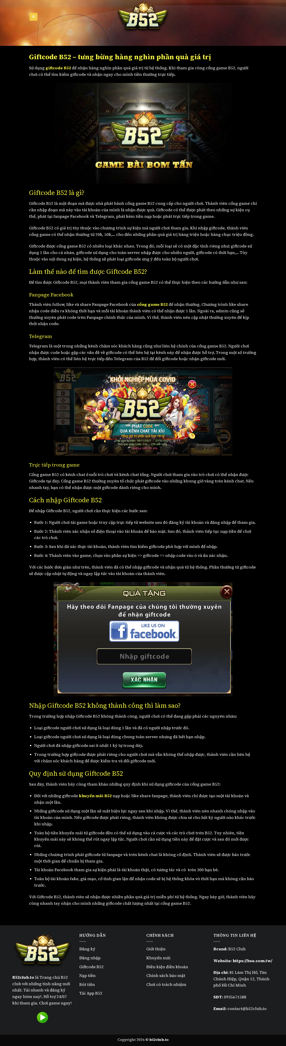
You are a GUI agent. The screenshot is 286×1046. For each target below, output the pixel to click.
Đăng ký (87, 949)
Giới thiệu (156, 949)
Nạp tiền (87, 975)
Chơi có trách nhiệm (166, 984)
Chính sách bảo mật (166, 975)
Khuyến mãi (158, 958)
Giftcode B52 (91, 967)
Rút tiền (87, 984)
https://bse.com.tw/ (252, 961)
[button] (33, 17)
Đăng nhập (90, 958)
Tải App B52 (90, 993)
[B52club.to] (143, 17)
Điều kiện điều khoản (167, 967)
